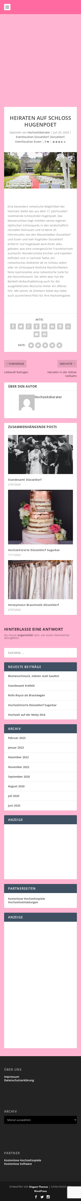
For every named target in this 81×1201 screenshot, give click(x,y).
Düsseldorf (57, 137)
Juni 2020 (14, 805)
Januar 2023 (16, 747)
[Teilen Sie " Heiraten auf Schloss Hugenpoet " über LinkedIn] (52, 326)
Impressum (11, 1077)
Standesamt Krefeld (21, 685)
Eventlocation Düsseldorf (32, 137)
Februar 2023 (17, 738)
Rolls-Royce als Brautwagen (26, 695)
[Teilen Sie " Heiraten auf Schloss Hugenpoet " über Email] (36, 334)
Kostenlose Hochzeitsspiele (26, 899)
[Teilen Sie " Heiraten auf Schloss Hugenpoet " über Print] (44, 334)
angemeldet (25, 635)
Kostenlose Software (18, 1164)
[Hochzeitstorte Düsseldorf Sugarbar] (40, 517)
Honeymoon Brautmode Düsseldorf (33, 605)
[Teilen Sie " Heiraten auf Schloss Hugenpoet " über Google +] (29, 326)
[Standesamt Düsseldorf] (40, 454)
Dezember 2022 (18, 757)
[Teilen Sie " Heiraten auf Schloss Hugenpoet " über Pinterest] (44, 326)
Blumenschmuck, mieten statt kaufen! (33, 676)
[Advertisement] (40, 56)
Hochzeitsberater (39, 132)
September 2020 (19, 776)
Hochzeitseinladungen (23, 902)
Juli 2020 (13, 796)
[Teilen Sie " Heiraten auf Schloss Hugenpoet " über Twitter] (21, 326)
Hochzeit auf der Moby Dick (26, 715)
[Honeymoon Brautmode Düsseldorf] (40, 579)
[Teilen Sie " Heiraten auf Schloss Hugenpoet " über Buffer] (60, 326)
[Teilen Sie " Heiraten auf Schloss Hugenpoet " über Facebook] (13, 326)
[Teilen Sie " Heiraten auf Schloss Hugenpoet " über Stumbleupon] (68, 326)
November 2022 (18, 767)
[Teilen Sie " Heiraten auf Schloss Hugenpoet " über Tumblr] (36, 326)
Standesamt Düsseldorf (25, 480)
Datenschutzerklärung (19, 1080)
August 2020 (16, 786)
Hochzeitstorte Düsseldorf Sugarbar (34, 550)
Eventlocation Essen (28, 141)
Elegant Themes (38, 1186)
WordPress (40, 1191)
